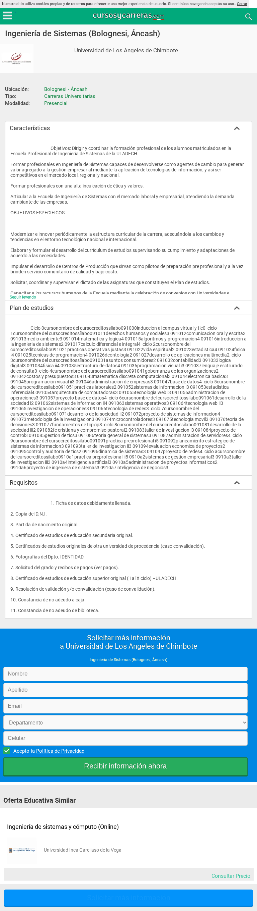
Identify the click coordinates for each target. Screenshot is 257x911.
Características (30, 127)
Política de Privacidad (60, 751)
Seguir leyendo (23, 297)
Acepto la (48, 751)
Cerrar (242, 4)
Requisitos (23, 482)
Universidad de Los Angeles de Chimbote (126, 50)
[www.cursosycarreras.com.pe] (129, 16)
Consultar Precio (230, 876)
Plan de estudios (32, 307)
